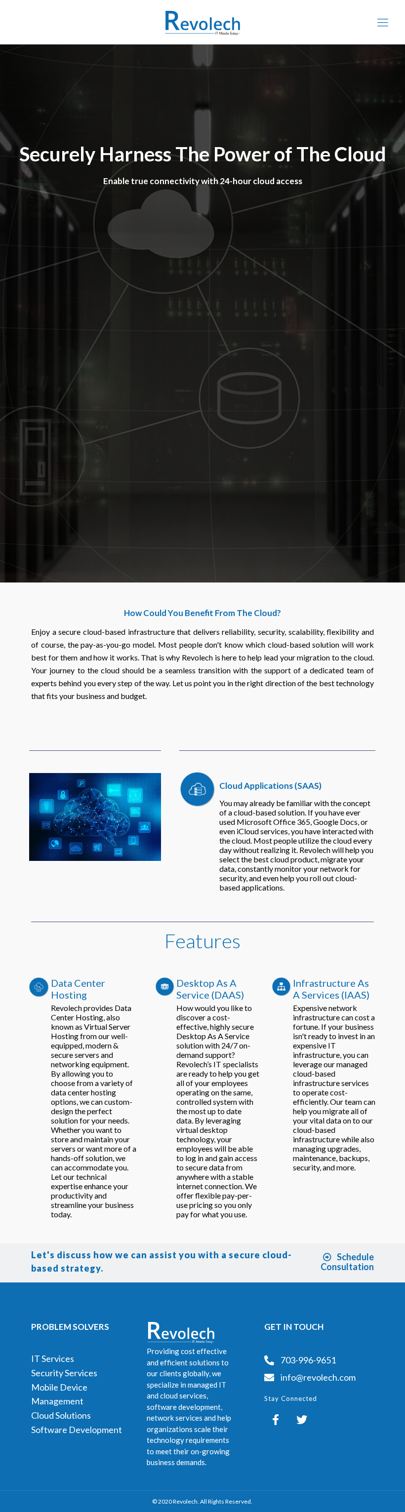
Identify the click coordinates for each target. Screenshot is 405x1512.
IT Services (52, 1358)
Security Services (64, 1372)
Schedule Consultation (347, 1261)
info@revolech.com (318, 1377)
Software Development (76, 1429)
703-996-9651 (307, 1360)
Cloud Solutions (61, 1415)
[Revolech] (202, 22)
